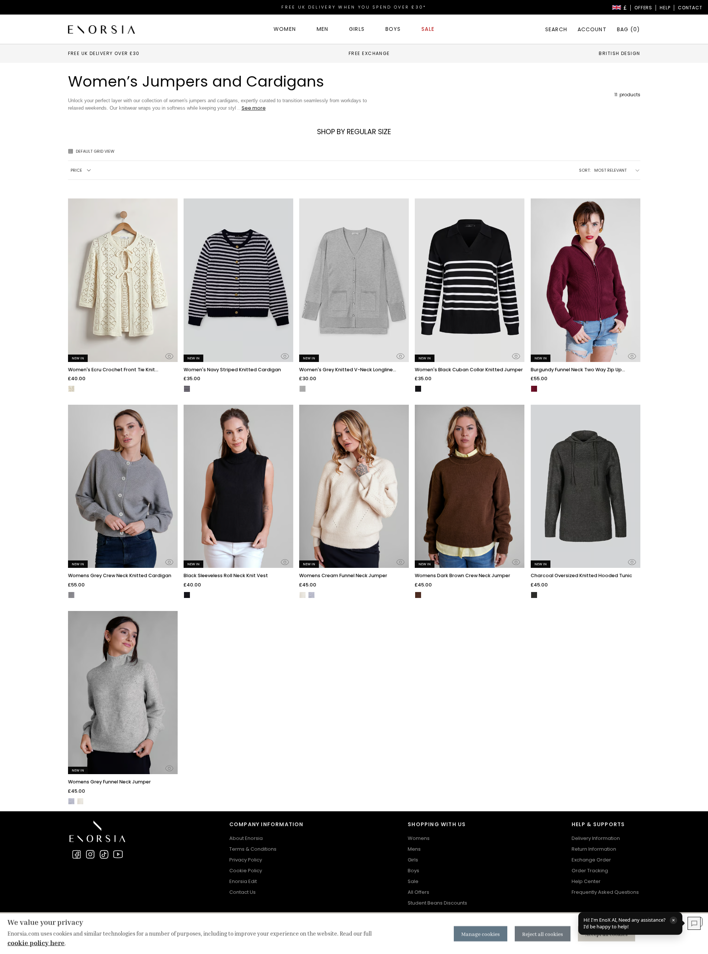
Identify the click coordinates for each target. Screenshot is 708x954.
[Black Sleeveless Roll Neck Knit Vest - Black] (187, 595)
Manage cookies (480, 934)
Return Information (594, 849)
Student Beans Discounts (437, 902)
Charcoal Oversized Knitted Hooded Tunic (581, 575)
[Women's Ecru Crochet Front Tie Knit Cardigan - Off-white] (71, 388)
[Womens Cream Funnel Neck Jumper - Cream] (302, 595)
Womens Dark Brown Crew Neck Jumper (462, 575)
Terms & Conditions (253, 849)
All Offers (418, 892)
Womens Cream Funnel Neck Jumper (343, 575)
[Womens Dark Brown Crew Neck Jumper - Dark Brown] (418, 595)
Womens (419, 838)
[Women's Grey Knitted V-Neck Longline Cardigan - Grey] (302, 388)
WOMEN (285, 29)
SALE (427, 29)
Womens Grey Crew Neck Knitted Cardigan (119, 575)
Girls (413, 859)
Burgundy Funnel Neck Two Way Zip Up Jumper (576, 369)
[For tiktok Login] (104, 854)
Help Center (586, 881)
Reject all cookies (542, 934)
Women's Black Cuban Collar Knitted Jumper (469, 369)
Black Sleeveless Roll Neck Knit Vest (226, 575)
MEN (322, 29)
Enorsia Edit (243, 881)
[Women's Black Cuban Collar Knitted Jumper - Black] (418, 388)
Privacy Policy (245, 859)
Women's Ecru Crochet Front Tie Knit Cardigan (111, 369)
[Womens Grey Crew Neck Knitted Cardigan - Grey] (71, 595)
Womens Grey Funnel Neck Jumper (109, 782)
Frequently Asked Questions (605, 892)
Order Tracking (590, 870)
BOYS (393, 29)
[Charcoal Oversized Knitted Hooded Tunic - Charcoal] (534, 595)
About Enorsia (246, 838)
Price (76, 170)
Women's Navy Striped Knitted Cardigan (232, 369)
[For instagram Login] (90, 854)
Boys (413, 870)
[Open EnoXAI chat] (694, 923)
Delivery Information (596, 838)
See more (254, 108)
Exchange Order (591, 859)
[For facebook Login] (77, 854)
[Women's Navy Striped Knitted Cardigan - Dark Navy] (187, 388)
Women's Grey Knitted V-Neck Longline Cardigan (346, 369)
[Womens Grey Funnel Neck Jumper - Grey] (311, 595)
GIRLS (357, 29)
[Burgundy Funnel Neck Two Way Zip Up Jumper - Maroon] (534, 388)
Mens (414, 849)
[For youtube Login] (118, 854)
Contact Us (242, 892)
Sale (413, 881)
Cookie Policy (245, 870)
